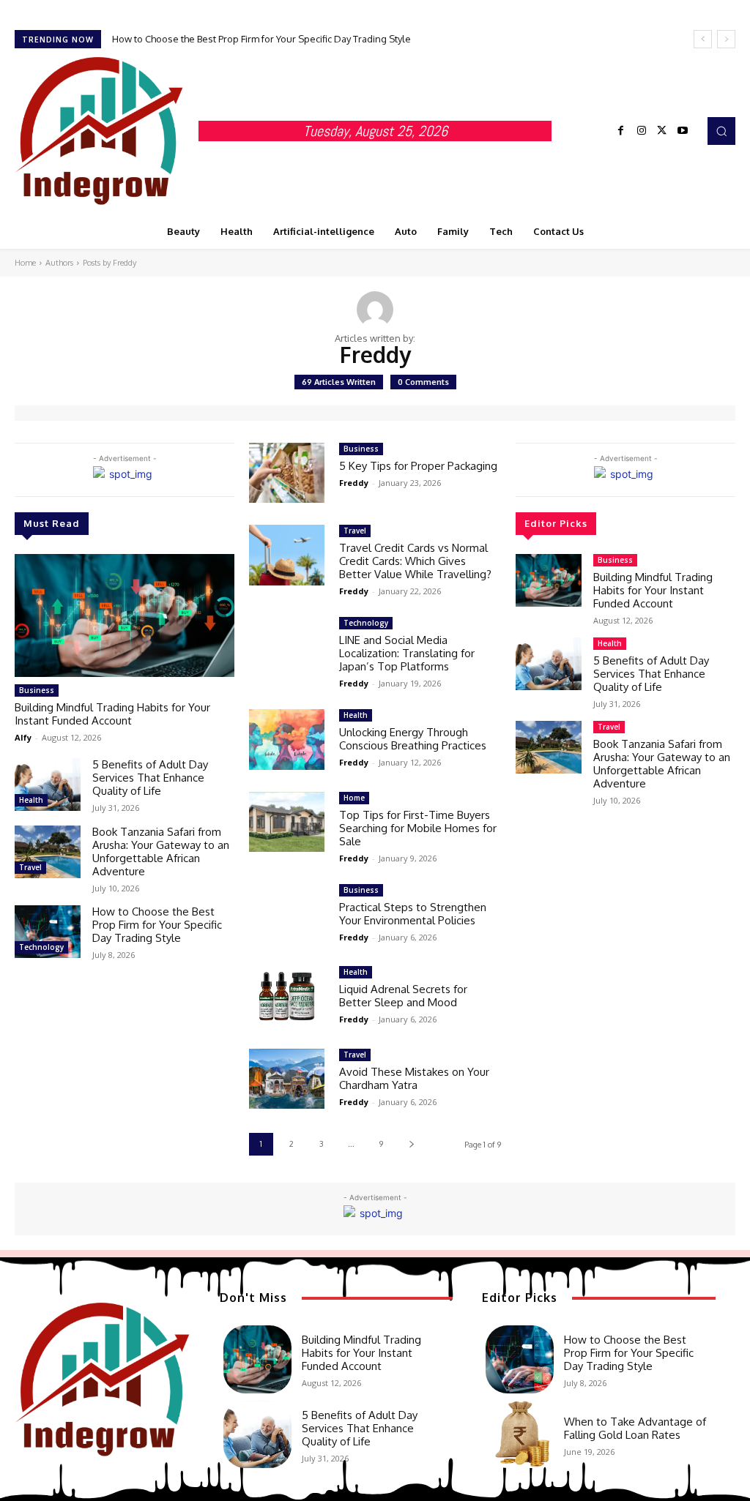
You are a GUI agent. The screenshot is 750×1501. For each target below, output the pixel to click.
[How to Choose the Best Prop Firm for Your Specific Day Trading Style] (48, 931)
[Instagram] (641, 131)
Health (31, 800)
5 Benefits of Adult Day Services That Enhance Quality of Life (150, 777)
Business (36, 690)
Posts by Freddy (109, 263)
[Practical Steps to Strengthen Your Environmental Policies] (286, 914)
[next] (726, 39)
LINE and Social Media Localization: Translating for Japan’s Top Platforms (407, 653)
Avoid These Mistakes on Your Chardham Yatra (414, 1078)
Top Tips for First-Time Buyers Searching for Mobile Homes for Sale (418, 828)
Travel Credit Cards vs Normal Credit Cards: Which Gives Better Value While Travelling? (415, 561)
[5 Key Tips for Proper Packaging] (286, 473)
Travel (30, 867)
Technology (41, 947)
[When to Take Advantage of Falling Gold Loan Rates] (520, 1435)
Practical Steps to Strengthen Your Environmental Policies (412, 913)
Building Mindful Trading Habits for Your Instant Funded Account (112, 713)
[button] (721, 131)
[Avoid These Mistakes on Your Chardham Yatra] (286, 1079)
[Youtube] (682, 131)
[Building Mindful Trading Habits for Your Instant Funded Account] (124, 615)
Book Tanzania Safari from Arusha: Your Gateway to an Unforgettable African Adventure (160, 851)
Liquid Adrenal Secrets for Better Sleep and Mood (403, 995)
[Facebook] (621, 131)
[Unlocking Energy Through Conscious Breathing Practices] (286, 739)
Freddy (353, 482)
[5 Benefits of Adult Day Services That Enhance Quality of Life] (48, 784)
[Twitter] (662, 131)
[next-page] (411, 1144)
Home (25, 263)
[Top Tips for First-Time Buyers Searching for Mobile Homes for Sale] (286, 822)
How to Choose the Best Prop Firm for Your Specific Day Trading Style (261, 39)
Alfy (23, 737)
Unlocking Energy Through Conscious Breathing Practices (412, 738)
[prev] (703, 39)
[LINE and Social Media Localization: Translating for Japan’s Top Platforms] (286, 647)
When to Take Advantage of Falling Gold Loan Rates (635, 1428)
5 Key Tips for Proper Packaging (418, 466)
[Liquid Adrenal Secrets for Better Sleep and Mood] (286, 996)
